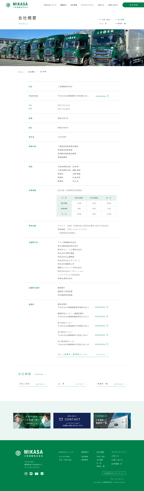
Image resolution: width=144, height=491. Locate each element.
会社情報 (74, 5)
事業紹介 (63, 5)
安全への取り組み (65, 460)
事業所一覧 (121, 23)
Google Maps (101, 96)
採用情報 (134, 5)
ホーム (20, 72)
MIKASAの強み (64, 457)
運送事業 (85, 457)
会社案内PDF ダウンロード (114, 473)
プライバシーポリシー (117, 479)
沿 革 (104, 23)
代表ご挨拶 (105, 19)
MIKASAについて (50, 5)
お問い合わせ (113, 5)
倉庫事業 (85, 460)
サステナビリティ (87, 5)
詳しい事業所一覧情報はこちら (83, 354)
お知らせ (101, 5)
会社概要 (120, 19)
